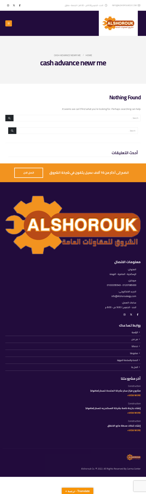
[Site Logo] (118, 23)
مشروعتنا (134, 353)
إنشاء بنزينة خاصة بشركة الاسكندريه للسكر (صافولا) (113, 408)
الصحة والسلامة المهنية (127, 360)
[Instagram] (8, 5)
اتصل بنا (134, 367)
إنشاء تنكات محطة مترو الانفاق (124, 426)
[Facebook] (19, 5)
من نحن (134, 339)
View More (135, 395)
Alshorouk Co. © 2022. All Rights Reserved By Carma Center (111, 469)
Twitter (131, 314)
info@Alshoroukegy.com (123, 296)
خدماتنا (135, 346)
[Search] (9, 118)
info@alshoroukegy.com (124, 5)
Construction (134, 386)
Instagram (124, 314)
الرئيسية (135, 332)
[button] (8, 23)
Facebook (137, 314)
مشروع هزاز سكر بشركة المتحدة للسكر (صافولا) (115, 391)
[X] (13, 5)
